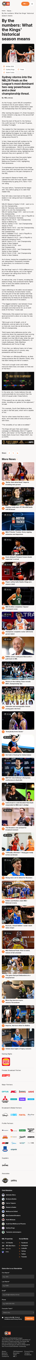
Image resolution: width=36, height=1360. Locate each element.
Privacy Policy (17, 1319)
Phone (4, 1299)
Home (3, 10)
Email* (4, 1290)
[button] (25, 4)
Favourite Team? (7, 1308)
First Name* (5, 1273)
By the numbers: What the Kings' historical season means (18, 14)
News (9, 11)
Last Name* (5, 1281)
